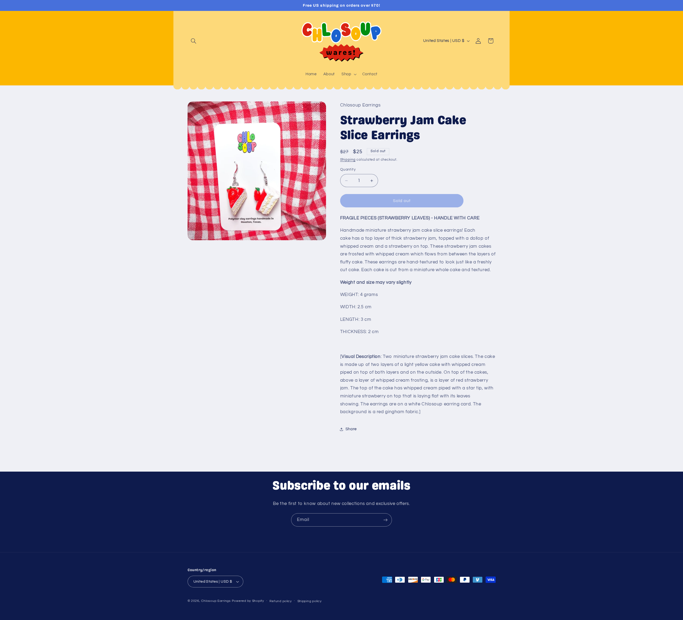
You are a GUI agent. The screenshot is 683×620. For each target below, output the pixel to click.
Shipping (348, 159)
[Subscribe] (385, 519)
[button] (194, 41)
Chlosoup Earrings (216, 600)
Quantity (348, 170)
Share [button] (351, 429)
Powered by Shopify (248, 600)
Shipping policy (309, 601)
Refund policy (280, 601)
